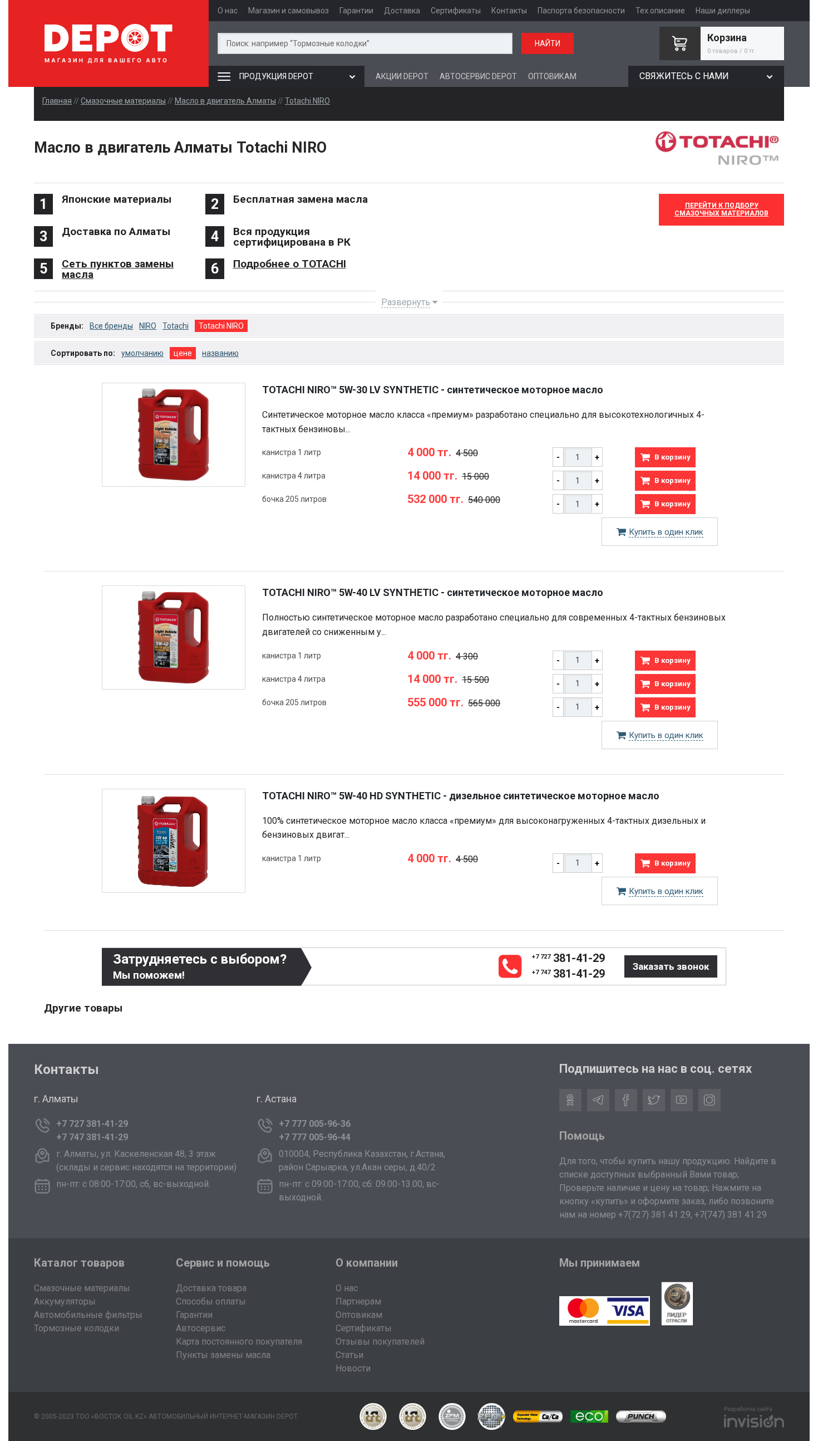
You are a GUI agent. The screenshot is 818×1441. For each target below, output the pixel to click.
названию (220, 353)
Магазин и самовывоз (288, 10)
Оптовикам (359, 1315)
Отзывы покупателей (380, 1341)
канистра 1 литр (291, 452)
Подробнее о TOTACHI (289, 263)
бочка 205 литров (294, 499)
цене (183, 353)
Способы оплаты (211, 1301)
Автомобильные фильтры (88, 1315)
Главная (57, 100)
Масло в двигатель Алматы (225, 100)
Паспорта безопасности (581, 10)
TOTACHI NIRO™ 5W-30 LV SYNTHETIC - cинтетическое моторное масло (432, 389)
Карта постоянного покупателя (239, 1341)
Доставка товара (211, 1288)
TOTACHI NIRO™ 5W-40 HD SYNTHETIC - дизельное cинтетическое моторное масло (460, 796)
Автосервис (200, 1328)
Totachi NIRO (307, 100)
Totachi (175, 325)
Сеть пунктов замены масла (118, 269)
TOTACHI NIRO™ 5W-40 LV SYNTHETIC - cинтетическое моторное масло (432, 592)
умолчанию (142, 353)
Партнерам (358, 1301)
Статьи (349, 1355)
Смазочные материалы (123, 100)
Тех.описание (660, 10)
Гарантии (356, 10)
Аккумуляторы (65, 1301)
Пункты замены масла (223, 1355)
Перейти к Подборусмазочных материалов (721, 209)
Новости (353, 1368)
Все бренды (111, 325)
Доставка (402, 10)
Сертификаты (456, 10)
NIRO (147, 325)
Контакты (509, 10)
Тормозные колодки (76, 1328)
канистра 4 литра (294, 475)
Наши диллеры (723, 10)
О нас (228, 10)
